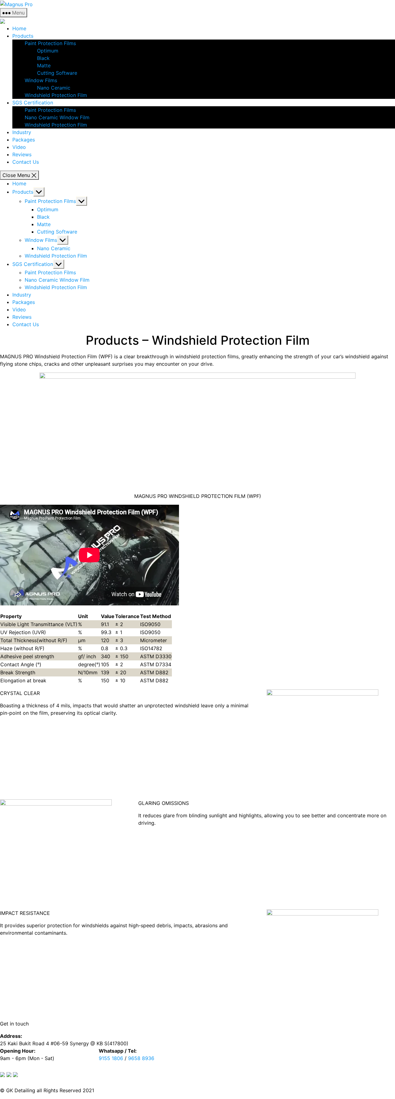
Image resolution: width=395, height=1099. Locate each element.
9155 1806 (111, 1058)
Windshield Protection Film (56, 95)
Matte (44, 65)
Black (43, 58)
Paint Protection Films (50, 43)
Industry (21, 132)
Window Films (41, 80)
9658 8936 (141, 1058)
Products (22, 36)
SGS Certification (32, 102)
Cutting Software (57, 73)
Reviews (21, 154)
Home (19, 28)
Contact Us (25, 162)
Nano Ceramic (53, 88)
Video (19, 147)
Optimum (47, 51)
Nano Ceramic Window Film (57, 117)
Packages (23, 140)
